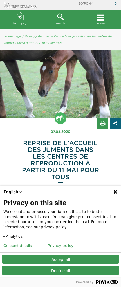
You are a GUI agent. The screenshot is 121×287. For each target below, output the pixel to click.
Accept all (60, 259)
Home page (20, 23)
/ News (27, 36)
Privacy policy (60, 245)
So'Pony (86, 3)
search (60, 23)
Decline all (60, 270)
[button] (60, 19)
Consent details (17, 245)
